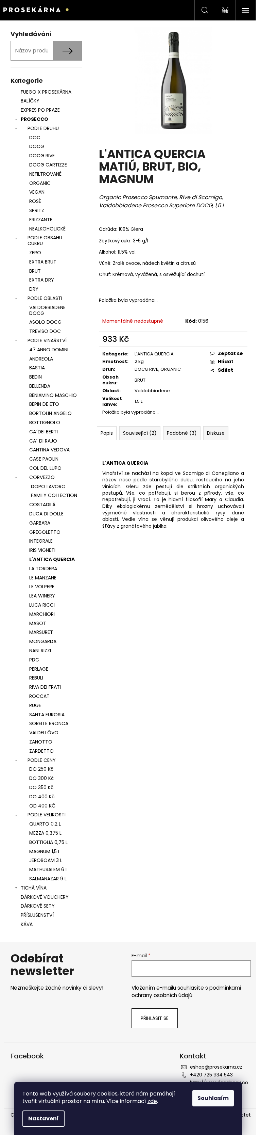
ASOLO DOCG (45, 322)
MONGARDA (42, 641)
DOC (34, 137)
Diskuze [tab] (216, 433)
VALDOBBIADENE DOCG (47, 310)
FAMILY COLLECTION (54, 495)
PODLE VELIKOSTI (47, 814)
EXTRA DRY (41, 279)
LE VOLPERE (41, 586)
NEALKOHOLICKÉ (47, 228)
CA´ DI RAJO (43, 440)
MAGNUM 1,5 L (44, 851)
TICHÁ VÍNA (34, 887)
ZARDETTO (41, 751)
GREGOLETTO (44, 532)
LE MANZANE (42, 577)
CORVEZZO (42, 477)
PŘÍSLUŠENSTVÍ (38, 915)
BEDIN (35, 376)
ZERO (35, 252)
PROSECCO (34, 119)
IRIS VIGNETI (42, 550)
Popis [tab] (107, 433)
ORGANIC (40, 183)
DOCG (36, 146)
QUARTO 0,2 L (45, 823)
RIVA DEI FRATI (45, 687)
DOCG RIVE (42, 155)
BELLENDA (39, 386)
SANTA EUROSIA (47, 714)
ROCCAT (39, 696)
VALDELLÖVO (43, 732)
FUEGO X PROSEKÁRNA (46, 92)
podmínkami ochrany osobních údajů (186, 991)
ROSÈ (35, 201)
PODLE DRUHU (43, 128)
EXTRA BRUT (42, 261)
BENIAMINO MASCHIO (53, 395)
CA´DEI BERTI (43, 431)
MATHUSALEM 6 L (48, 869)
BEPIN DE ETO (44, 404)
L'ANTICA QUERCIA (52, 559)
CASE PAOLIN (43, 458)
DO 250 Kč (41, 769)
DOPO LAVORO (48, 486)
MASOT (37, 623)
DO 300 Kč (41, 778)
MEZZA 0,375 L (45, 833)
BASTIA (37, 367)
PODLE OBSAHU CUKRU (45, 240)
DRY (33, 289)
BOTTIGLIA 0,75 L (48, 842)
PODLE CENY (42, 760)
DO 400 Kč (41, 796)
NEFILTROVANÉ (45, 174)
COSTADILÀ (42, 504)
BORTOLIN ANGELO (50, 413)
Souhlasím (213, 1098)
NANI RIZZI (40, 650)
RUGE (35, 705)
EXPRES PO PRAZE (40, 110)
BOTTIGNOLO (44, 422)
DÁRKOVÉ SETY (38, 905)
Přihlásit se (155, 1018)
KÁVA (27, 924)
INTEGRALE (41, 541)
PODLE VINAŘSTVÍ (47, 340)
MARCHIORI (42, 614)
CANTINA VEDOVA (49, 449)
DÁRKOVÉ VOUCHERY (45, 897)
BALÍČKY (30, 100)
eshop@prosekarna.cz (216, 1067)
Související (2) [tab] (140, 433)
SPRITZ (36, 210)
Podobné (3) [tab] (182, 433)
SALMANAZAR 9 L (48, 878)
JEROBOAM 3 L (45, 860)
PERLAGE (38, 669)
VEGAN (37, 192)
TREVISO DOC (45, 331)
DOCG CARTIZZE (48, 164)
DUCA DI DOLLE (46, 513)
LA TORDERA (43, 568)
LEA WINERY (42, 595)
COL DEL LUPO (45, 468)
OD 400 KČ (42, 805)
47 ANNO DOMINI (48, 349)
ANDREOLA (41, 358)
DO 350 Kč (41, 787)
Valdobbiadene (152, 390)
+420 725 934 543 (211, 1074)
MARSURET (41, 632)
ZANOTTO (40, 741)
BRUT (35, 271)
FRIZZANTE (40, 219)
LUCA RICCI (42, 605)
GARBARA (39, 522)
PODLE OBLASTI (45, 298)
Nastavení (43, 1118)
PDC (34, 659)
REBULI (36, 677)
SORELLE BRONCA (48, 723)
